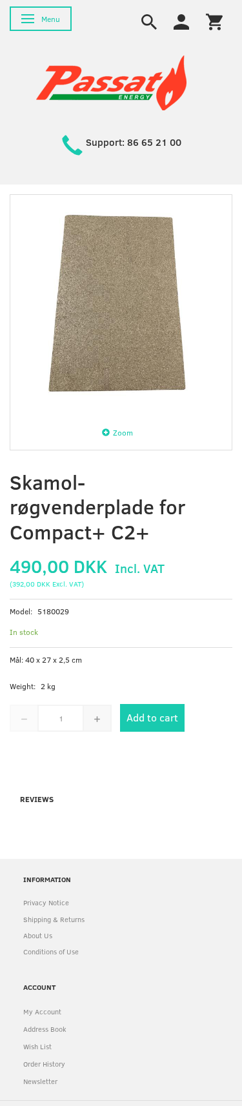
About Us (37, 935)
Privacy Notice (46, 902)
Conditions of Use (51, 951)
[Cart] (214, 20)
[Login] (181, 20)
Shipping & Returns (54, 919)
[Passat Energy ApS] (111, 81)
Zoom (123, 432)
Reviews (37, 799)
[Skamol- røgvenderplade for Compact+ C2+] (121, 305)
